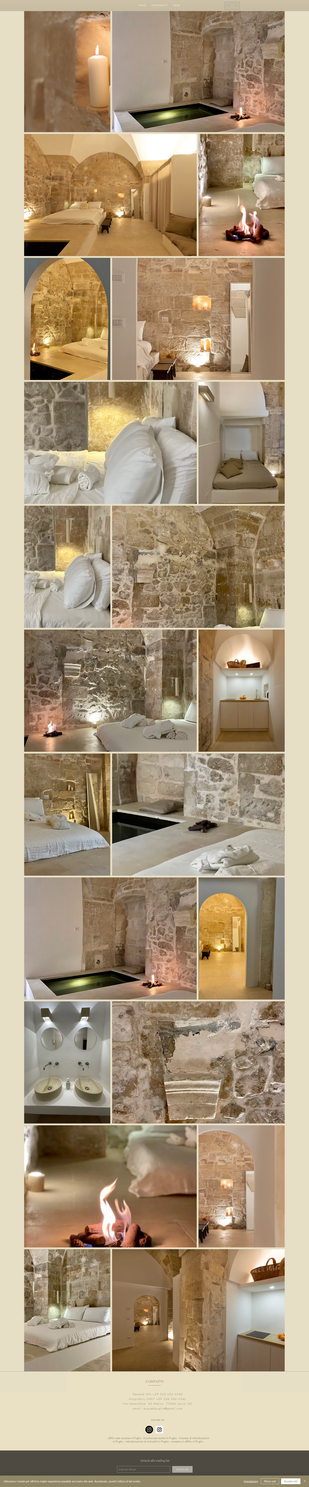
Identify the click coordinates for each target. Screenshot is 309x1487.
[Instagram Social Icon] (159, 1429)
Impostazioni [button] (251, 1481)
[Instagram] (149, 1429)
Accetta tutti (290, 1481)
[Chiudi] (305, 1481)
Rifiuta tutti (270, 1481)
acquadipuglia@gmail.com (163, 1408)
